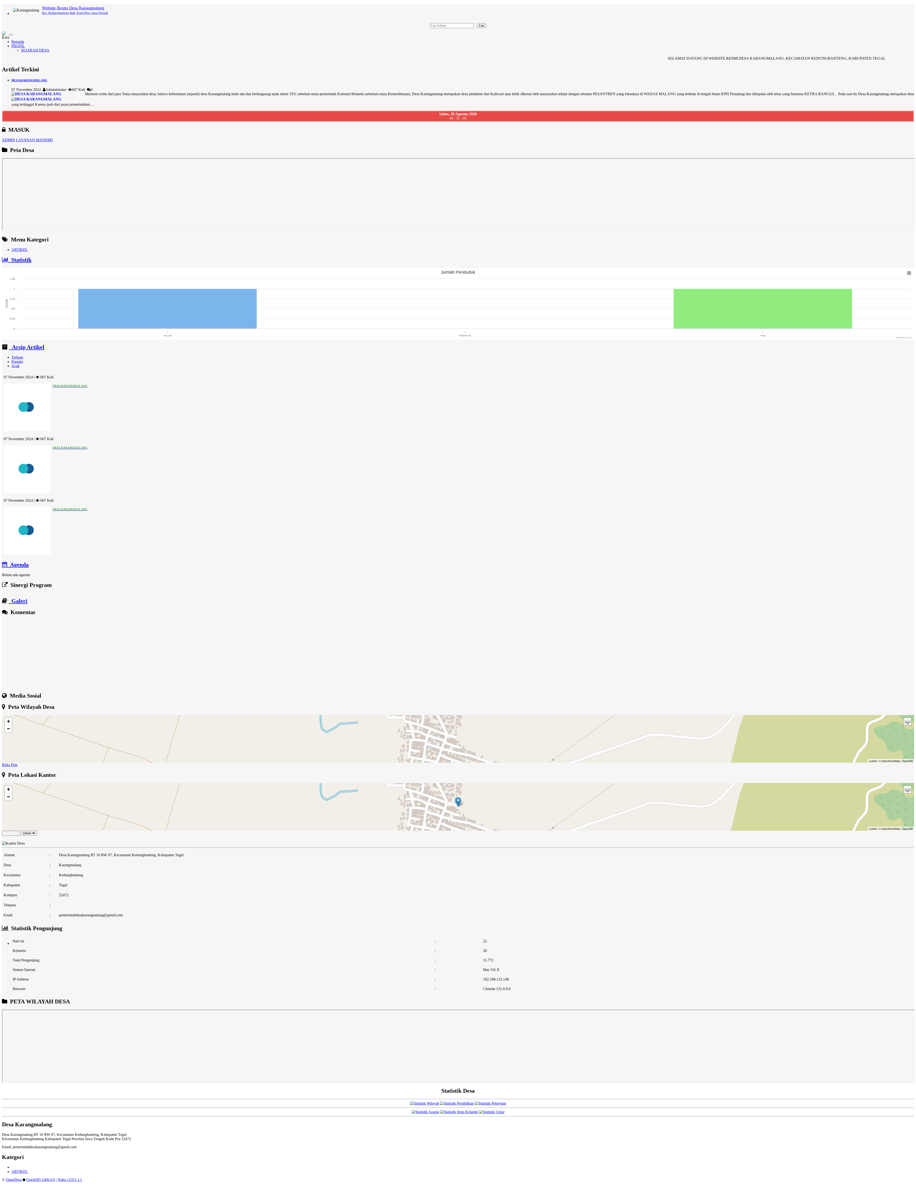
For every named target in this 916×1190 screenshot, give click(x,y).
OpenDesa (14, 1180)
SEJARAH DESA (35, 50)
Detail (27, 833)
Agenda (18, 565)
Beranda (17, 42)
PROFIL (18, 46)
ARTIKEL (19, 250)
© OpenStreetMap (889, 761)
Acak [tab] (15, 366)
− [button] (8, 729)
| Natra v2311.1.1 (69, 1180)
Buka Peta (9, 765)
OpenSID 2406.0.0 (40, 1180)
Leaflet (873, 761)
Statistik (19, 260)
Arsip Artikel (26, 347)
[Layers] (907, 721)
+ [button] (8, 721)
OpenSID (907, 761)
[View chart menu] (909, 273)
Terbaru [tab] (17, 357)
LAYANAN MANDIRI (34, 140)
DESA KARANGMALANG (29, 80)
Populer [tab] (17, 362)
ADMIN (8, 140)
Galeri (18, 601)
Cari (481, 25)
